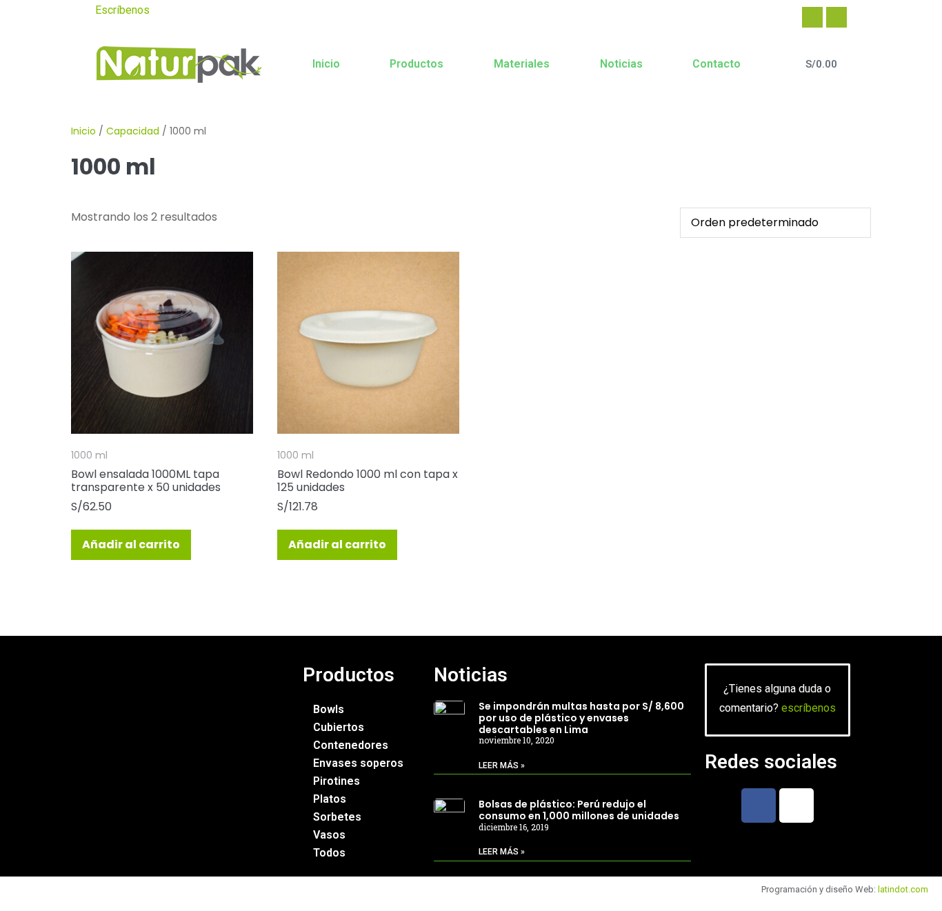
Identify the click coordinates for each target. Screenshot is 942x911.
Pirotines (336, 781)
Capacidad (132, 131)
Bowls (328, 709)
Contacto (716, 63)
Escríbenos (122, 10)
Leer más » (502, 765)
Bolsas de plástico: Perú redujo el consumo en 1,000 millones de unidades (579, 810)
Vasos (329, 834)
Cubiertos (338, 727)
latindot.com (903, 889)
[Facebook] (812, 17)
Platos (329, 798)
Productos (416, 63)
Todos (329, 852)
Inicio (326, 63)
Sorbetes (337, 816)
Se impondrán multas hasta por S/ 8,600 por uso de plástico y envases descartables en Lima (581, 718)
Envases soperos (358, 763)
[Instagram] (836, 17)
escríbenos (808, 707)
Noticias (621, 63)
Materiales (522, 63)
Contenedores (350, 745)
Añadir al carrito (131, 544)
